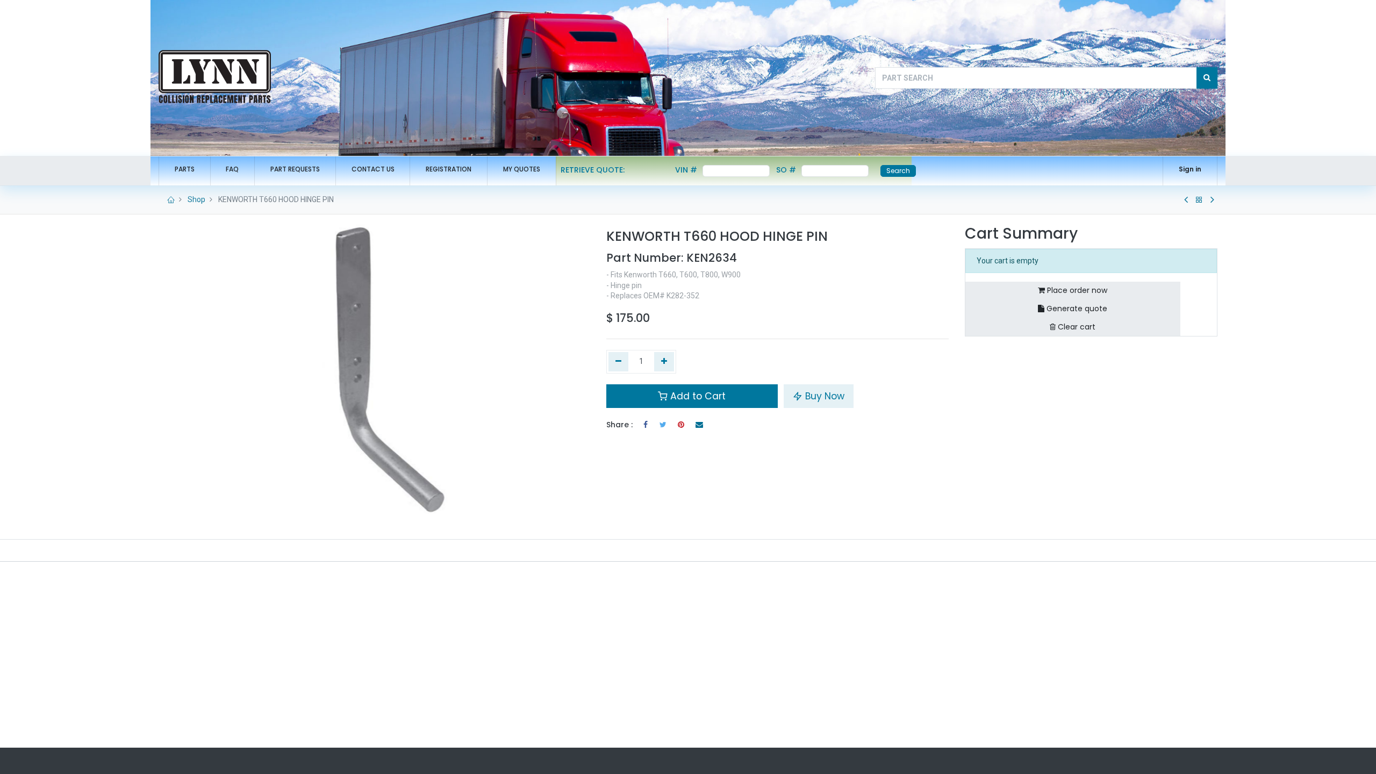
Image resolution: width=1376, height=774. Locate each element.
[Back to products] (1199, 200)
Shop (196, 199)
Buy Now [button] (823, 396)
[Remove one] (618, 361)
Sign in (1190, 169)
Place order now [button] (1076, 290)
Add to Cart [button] (697, 396)
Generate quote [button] (1075, 308)
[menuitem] (184, 169)
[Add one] (664, 361)
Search (898, 170)
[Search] (1206, 78)
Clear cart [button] (1075, 326)
